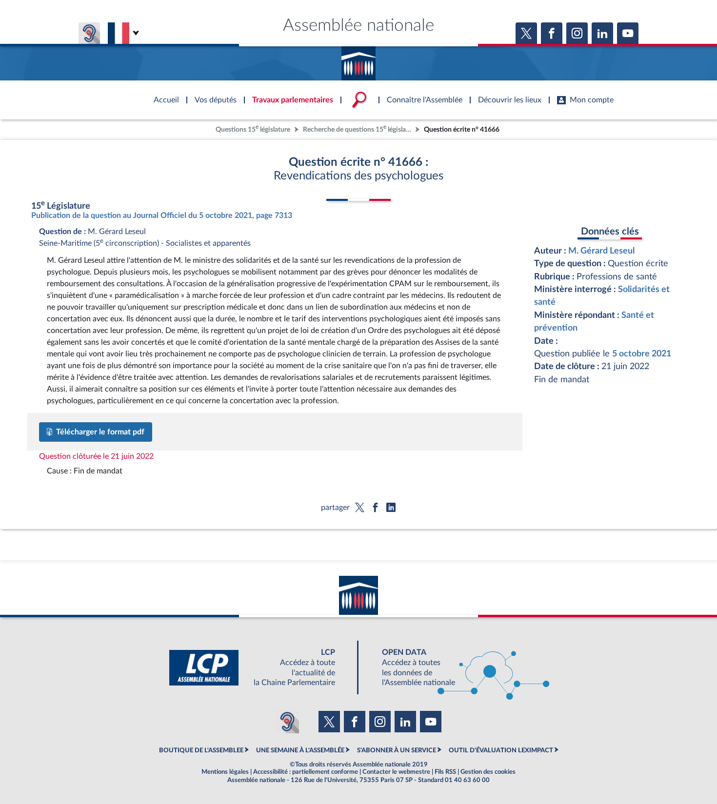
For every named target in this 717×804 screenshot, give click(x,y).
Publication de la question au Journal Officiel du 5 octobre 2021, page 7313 (161, 215)
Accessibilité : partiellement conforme (305, 772)
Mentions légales (225, 772)
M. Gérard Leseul (601, 251)
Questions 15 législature (253, 128)
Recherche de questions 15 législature (358, 128)
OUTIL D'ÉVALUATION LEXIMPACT (501, 750)
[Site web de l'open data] (457, 667)
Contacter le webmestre (396, 772)
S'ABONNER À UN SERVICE (396, 750)
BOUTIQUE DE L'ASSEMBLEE (201, 750)
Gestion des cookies (488, 772)
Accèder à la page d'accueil (358, 60)
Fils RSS (445, 772)
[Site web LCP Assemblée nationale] (260, 667)
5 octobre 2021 (641, 354)
